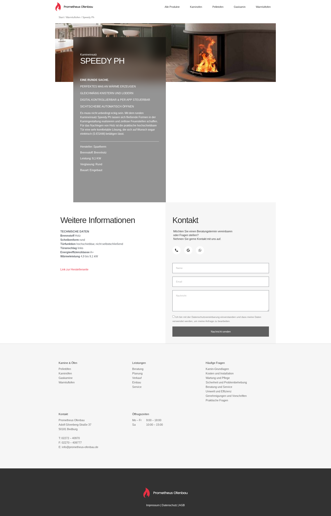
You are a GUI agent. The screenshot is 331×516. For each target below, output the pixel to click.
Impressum (153, 505)
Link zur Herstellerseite (74, 269)
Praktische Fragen (217, 400)
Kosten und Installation (220, 373)
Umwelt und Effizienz (219, 391)
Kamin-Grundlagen (217, 369)
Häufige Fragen (215, 362)
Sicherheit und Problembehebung (226, 382)
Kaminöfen (65, 373)
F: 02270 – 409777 (70, 442)
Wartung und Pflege (218, 377)
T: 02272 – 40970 (69, 438)
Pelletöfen (65, 369)
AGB (182, 505)
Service (137, 386)
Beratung (137, 369)
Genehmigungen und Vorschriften (226, 395)
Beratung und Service (219, 386)
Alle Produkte (172, 6)
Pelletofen (217, 6)
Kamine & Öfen (68, 362)
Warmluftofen (263, 6)
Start (61, 17)
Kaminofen (196, 6)
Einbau (136, 382)
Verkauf (137, 377)
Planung (137, 373)
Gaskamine (66, 377)
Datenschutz (169, 505)
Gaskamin (239, 6)
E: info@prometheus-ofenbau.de (78, 447)
